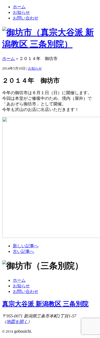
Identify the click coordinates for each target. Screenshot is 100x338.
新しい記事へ (25, 246)
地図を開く (17, 321)
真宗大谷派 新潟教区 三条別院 (45, 303)
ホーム (19, 7)
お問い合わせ (25, 18)
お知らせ (21, 12)
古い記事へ (23, 251)
